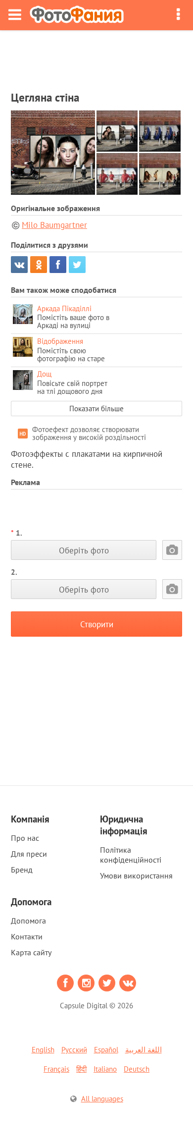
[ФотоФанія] (77, 15)
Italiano (105, 1069)
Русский (74, 1049)
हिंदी (81, 1069)
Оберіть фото (84, 550)
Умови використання (136, 875)
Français (56, 1069)
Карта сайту (31, 952)
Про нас (25, 838)
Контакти (27, 936)
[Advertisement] (96, 57)
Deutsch (136, 1069)
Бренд (22, 870)
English (43, 1049)
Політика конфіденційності (130, 855)
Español (106, 1049)
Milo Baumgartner (54, 224)
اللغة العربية (143, 1049)
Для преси (29, 854)
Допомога (28, 921)
